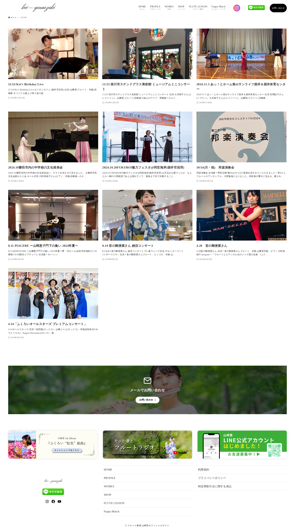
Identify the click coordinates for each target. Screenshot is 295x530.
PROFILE (110, 478)
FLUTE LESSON (114, 503)
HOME (108, 469)
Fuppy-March (111, 511)
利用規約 (203, 469)
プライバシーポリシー (212, 478)
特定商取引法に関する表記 (215, 486)
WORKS (109, 486)
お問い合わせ (278, 8)
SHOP (107, 494)
